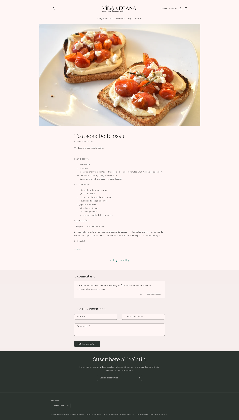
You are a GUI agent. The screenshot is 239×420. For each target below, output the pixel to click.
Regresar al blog (121, 260)
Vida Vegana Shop (63, 414)
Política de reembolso (94, 414)
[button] (54, 8)
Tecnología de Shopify (76, 414)
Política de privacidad (110, 414)
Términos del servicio (127, 414)
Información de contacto (158, 414)
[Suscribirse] (139, 378)
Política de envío (142, 414)
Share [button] (79, 249)
